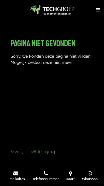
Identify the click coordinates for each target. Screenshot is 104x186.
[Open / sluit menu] (98, 10)
